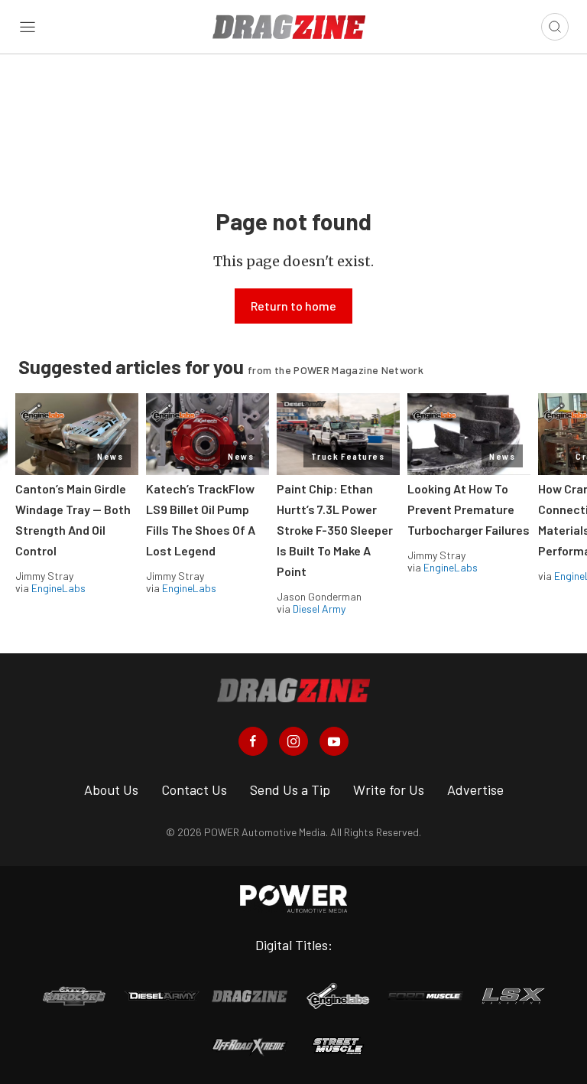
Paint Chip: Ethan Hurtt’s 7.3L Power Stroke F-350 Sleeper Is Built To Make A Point (335, 529)
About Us (111, 789)
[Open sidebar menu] (27, 27)
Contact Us (194, 789)
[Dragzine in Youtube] (334, 741)
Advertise (475, 789)
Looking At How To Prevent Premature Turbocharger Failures (468, 509)
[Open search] (555, 27)
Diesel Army (319, 608)
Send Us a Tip (290, 789)
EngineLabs (58, 587)
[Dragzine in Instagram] (293, 741)
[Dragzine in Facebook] (253, 741)
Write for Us (388, 789)
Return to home (293, 305)
